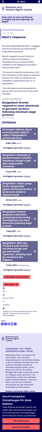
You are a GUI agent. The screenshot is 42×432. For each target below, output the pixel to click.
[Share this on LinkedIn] (8, 324)
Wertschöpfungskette (8, 315)
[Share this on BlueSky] (12, 324)
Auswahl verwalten (21, 427)
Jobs (21, 348)
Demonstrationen (25, 313)
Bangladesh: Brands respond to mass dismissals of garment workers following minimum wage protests (20, 109)
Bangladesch (6, 305)
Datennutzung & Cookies (15, 351)
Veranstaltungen (12, 348)
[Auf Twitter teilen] (5, 324)
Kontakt (30, 351)
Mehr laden (9, 284)
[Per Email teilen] (15, 324)
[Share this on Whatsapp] (2, 324)
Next (4, 291)
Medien (28, 348)
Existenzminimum (14, 313)
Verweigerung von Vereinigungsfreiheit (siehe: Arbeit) (17, 311)
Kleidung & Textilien (8, 298)
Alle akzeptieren (21, 420)
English (27, 148)
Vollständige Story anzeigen (16, 277)
